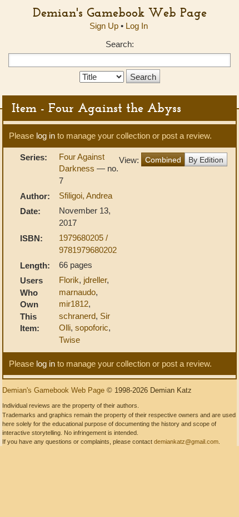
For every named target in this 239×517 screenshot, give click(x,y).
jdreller (95, 280)
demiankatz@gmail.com (186, 441)
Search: (120, 44)
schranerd (77, 316)
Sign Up (103, 26)
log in (45, 135)
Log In (137, 26)
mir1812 (73, 303)
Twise (69, 339)
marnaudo (77, 292)
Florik (69, 280)
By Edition (205, 159)
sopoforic (91, 327)
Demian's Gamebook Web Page (120, 12)
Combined (163, 159)
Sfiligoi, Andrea (85, 195)
